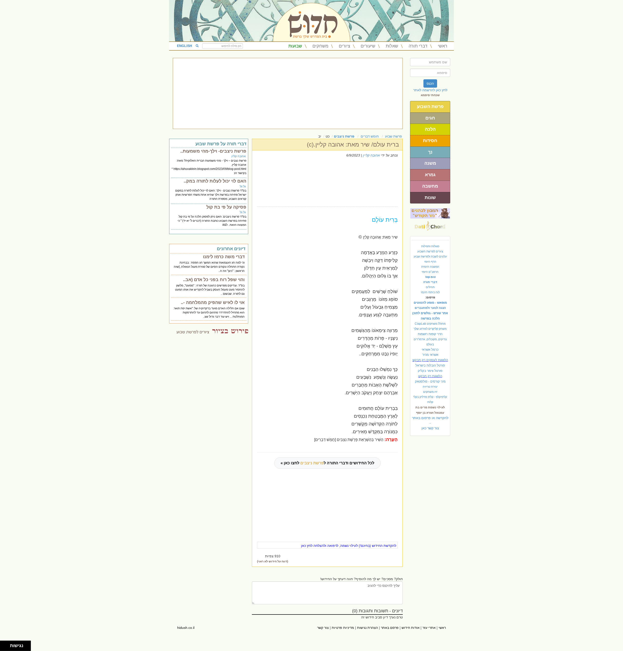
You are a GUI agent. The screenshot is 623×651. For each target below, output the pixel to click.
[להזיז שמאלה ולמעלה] (3, 644)
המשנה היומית (430, 266)
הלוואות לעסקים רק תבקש (430, 360)
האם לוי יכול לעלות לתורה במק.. (215, 181)
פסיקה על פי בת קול (226, 207)
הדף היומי (430, 261)
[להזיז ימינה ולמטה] (6, 647)
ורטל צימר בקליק (430, 371)
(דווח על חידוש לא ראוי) (272, 561)
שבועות (295, 46)
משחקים (320, 46)
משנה (430, 163)
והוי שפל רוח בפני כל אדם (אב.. (214, 279)
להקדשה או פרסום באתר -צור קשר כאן (430, 423)
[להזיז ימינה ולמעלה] (6, 644)
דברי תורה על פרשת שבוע (220, 143)
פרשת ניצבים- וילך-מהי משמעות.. (213, 151)
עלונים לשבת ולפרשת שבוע (430, 256)
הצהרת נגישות (367, 628)
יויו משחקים (430, 392)
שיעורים (368, 46)
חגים (430, 118)
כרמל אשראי (430, 349)
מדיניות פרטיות (343, 628)
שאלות (392, 46)
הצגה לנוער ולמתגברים (430, 308)
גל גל (243, 186)
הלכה (430, 129)
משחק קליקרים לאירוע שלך (430, 328)
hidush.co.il (185, 628)
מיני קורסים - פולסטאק (430, 381)
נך (430, 152)
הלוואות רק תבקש (430, 376)
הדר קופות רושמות (430, 334)
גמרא (430, 174)
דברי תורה (418, 46)
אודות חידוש (411, 628)
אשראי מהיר (430, 355)
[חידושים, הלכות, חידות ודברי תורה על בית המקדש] (430, 213)
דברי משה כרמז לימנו (224, 256)
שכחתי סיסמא (430, 95)
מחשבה (430, 186)
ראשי (442, 46)
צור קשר (323, 628)
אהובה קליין (371, 155)
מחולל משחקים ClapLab (430, 323)
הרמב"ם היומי (430, 272)
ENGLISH (184, 46)
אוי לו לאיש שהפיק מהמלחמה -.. (213, 302)
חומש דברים (370, 136)
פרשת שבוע (393, 136)
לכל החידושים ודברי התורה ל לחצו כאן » (327, 463)
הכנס (430, 83)
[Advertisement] (287, 93)
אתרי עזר (429, 628)
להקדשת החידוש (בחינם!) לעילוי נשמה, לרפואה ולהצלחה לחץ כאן (348, 546)
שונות (430, 197)
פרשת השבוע (430, 106)
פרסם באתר (390, 628)
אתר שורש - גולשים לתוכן (430, 313)
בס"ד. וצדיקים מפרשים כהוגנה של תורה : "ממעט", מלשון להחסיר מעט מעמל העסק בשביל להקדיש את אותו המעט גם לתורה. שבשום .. (210, 289)
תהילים (430, 287)
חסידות (430, 140)
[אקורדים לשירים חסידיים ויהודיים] (430, 225)
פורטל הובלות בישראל (430, 365)
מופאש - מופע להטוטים (430, 302)
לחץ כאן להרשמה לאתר (430, 90)
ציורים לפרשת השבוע (430, 251)
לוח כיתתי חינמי (430, 292)
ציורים (344, 46)
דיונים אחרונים (231, 248)
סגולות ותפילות (430, 246)
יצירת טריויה (430, 386)
